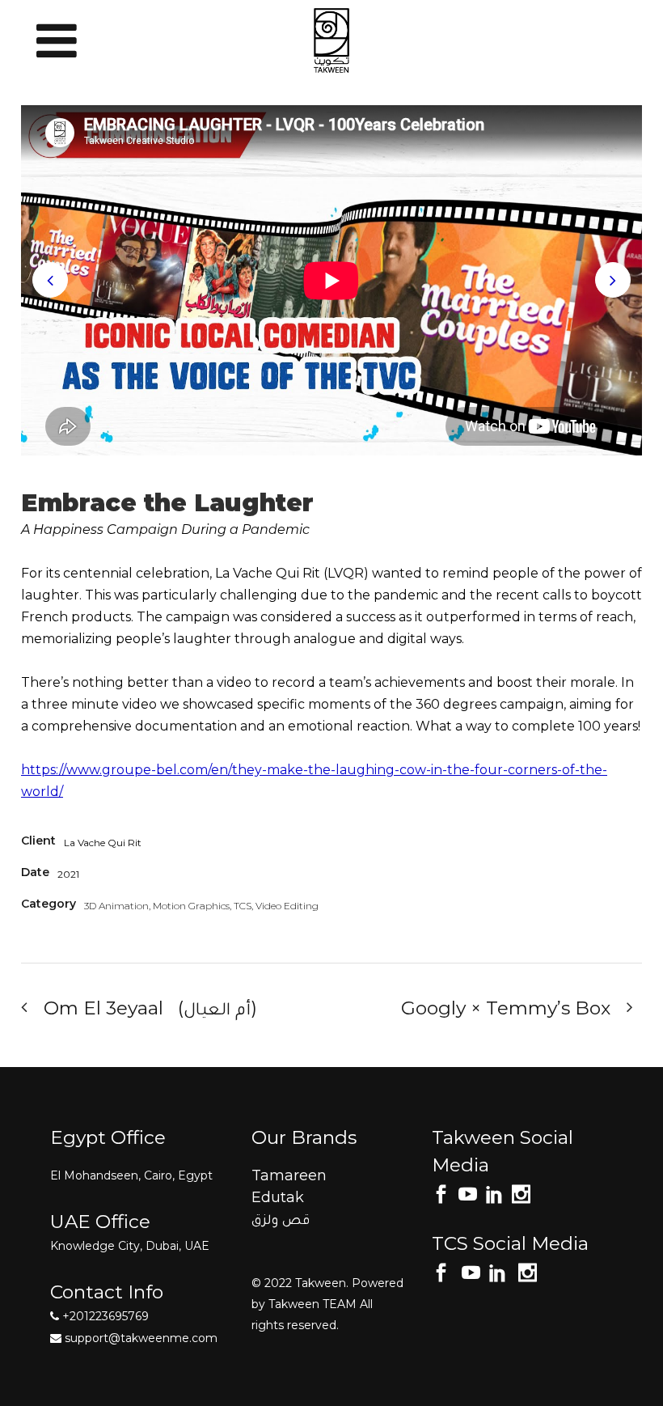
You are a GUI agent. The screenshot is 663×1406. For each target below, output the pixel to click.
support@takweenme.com (141, 1338)
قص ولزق (280, 1219)
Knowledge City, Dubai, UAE (129, 1246)
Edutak (277, 1197)
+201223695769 (104, 1316)
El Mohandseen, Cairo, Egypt (131, 1175)
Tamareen (289, 1175)
